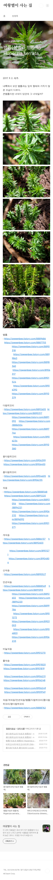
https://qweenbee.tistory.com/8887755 (25, 342)
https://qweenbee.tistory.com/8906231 (25, 676)
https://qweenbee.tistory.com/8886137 (25, 538)
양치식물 (21, 728)
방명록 (15, 16)
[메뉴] (47, 5)
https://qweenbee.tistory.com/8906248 (24, 680)
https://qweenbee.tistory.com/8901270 (25, 652)
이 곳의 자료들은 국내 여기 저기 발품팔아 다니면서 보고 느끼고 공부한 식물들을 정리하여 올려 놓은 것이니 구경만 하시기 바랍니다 (21, 833)
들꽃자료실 (10, 728)
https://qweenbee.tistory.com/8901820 (25, 664)
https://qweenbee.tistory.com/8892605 (25, 409)
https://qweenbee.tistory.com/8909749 (25, 692)
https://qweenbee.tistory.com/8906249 (25, 688)
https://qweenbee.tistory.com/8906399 (25, 460)
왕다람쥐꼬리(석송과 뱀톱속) (19, 733)
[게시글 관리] (17, 717)
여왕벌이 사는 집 (17, 6)
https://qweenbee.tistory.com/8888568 (26, 491)
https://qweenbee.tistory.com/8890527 (25, 574)
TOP (47, 871)
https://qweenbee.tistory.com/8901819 (24, 668)
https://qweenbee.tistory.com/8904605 (25, 476)
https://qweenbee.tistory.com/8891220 (25, 495)
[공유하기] (13, 717)
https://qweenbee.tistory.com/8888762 (25, 707)
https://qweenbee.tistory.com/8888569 (25, 586)
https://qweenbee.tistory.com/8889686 (25, 338)
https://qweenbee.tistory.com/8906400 (24, 464)
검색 (41, 6)
